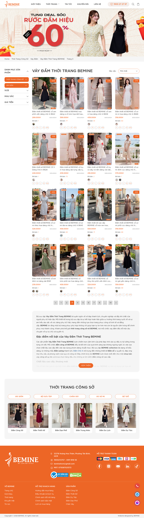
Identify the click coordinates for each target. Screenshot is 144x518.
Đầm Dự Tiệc (71, 497)
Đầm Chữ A (78, 351)
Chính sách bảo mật (43, 501)
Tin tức (68, 4)
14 (110, 303)
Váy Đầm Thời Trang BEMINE (52, 59)
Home (7, 59)
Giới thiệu (36, 4)
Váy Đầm (34, 59)
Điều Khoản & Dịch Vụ (44, 494)
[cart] (138, 4)
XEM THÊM (86, 365)
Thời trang (51, 4)
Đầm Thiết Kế (71, 494)
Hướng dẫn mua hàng (44, 491)
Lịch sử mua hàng (42, 504)
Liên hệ (97, 4)
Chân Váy (70, 504)
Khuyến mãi (83, 4)
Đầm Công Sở (72, 491)
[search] (133, 4)
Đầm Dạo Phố (72, 501)
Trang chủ (9, 491)
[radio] (33, 124)
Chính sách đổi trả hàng (45, 497)
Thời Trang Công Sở (20, 59)
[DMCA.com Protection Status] (75, 475)
